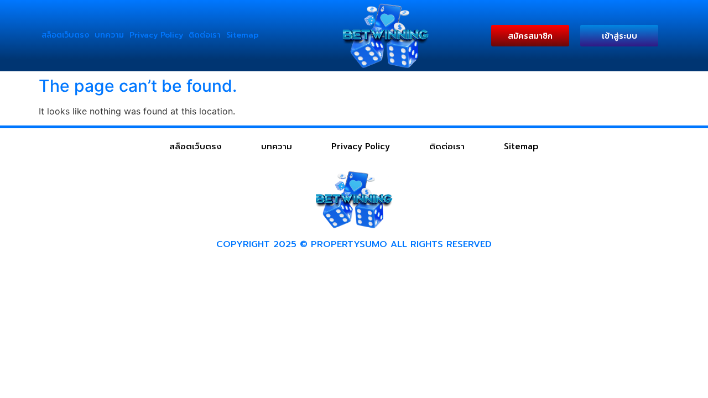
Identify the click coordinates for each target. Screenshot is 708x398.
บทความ (109, 35)
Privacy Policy (156, 35)
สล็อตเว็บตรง (65, 35)
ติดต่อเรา (205, 35)
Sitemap (242, 35)
